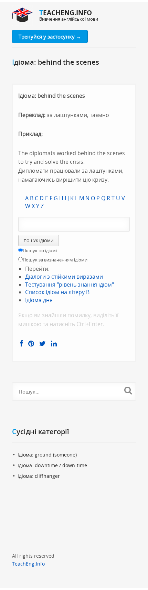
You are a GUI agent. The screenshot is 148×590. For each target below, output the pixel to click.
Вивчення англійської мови (68, 19)
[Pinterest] (31, 343)
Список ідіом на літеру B (57, 292)
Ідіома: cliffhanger (39, 476)
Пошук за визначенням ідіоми (55, 260)
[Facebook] (21, 343)
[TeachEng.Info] (22, 15)
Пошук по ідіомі (40, 250)
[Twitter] (42, 343)
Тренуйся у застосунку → (50, 36)
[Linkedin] (54, 343)
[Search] (128, 390)
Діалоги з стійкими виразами (64, 276)
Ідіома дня (39, 300)
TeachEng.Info (28, 563)
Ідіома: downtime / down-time (52, 465)
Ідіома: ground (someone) (47, 454)
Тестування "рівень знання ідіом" (69, 284)
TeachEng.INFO (65, 12)
